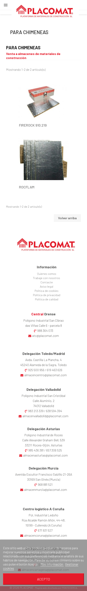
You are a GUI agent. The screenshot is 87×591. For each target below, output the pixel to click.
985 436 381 (36, 450)
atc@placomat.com (45, 335)
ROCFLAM (26, 187)
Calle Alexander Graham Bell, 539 (43, 440)
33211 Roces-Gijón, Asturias (43, 445)
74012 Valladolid (43, 406)
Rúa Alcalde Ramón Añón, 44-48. (43, 520)
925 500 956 (36, 370)
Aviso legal (46, 286)
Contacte (46, 282)
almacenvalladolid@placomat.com (45, 416)
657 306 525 (54, 450)
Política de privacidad (46, 295)
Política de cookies (46, 290)
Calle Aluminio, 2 (43, 401)
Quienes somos (46, 273)
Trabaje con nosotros (46, 278)
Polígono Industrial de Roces (43, 435)
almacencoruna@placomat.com (45, 535)
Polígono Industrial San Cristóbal (43, 396)
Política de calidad (46, 299)
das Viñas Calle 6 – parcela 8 (43, 325)
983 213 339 (36, 411)
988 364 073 (45, 330)
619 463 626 (54, 370)
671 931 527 (45, 530)
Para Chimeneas (29, 32)
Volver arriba (67, 218)
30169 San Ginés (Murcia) (43, 479)
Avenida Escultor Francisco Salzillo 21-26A (43, 474)
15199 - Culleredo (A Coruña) (43, 525)
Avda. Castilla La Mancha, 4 (43, 360)
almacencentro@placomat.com (45, 375)
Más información (52, 564)
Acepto (43, 579)
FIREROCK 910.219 (33, 125)
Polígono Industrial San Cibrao (43, 320)
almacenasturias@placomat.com (45, 455)
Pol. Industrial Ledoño (43, 515)
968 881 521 (45, 484)
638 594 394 (54, 411)
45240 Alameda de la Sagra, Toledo (43, 365)
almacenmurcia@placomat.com (45, 489)
